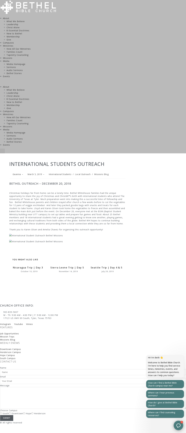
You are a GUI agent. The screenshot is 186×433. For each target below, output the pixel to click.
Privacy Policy (7, 428)
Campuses (8, 42)
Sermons (11, 67)
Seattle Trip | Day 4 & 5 (106, 267)
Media (6, 61)
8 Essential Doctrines (18, 30)
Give (9, 39)
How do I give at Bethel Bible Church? (162, 404)
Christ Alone (13, 27)
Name (3, 367)
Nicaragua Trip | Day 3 (28, 267)
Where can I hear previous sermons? (161, 394)
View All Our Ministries (19, 48)
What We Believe (16, 21)
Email (3, 376)
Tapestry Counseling (17, 55)
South (6, 413)
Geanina (17, 174)
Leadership (12, 24)
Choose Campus (8, 410)
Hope (28, 413)
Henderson (40, 413)
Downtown (17, 413)
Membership (13, 36)
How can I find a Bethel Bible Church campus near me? (162, 384)
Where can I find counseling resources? (161, 414)
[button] (93, 81)
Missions (7, 58)
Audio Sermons (15, 70)
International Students (60, 174)
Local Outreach (83, 174)
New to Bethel (14, 33)
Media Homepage (16, 64)
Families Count (15, 51)
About (6, 18)
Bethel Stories (14, 73)
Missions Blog (101, 174)
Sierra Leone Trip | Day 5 (67, 267)
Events (6, 76)
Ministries (8, 45)
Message (5, 385)
